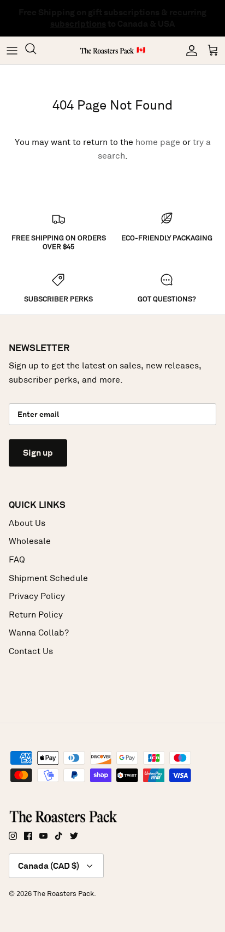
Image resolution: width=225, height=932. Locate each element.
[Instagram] (13, 836)
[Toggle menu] (12, 51)
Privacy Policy (37, 596)
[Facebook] (28, 836)
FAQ (17, 559)
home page (157, 142)
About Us (27, 523)
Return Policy (36, 614)
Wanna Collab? (39, 632)
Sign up (38, 452)
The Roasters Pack (63, 893)
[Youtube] (43, 836)
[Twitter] (74, 836)
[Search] (36, 50)
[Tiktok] (59, 836)
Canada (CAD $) (48, 866)
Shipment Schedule (48, 578)
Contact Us (31, 651)
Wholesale (30, 541)
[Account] (189, 51)
